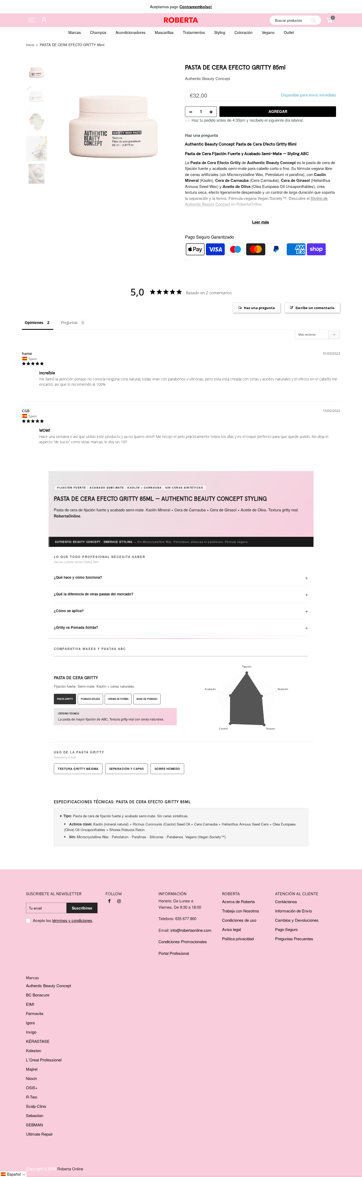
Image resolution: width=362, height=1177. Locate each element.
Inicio (30, 44)
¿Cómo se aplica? (69, 610)
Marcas (74, 32)
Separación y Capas (126, 769)
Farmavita (34, 1013)
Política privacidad (238, 938)
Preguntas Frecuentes (294, 938)
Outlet (289, 32)
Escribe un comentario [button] (314, 307)
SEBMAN (34, 1124)
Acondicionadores (130, 32)
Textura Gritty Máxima (78, 769)
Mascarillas (164, 32)
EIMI (30, 1004)
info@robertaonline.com (190, 930)
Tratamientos (194, 32)
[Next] (167, 126)
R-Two (31, 1097)
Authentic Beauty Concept (207, 78)
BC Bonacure (37, 995)
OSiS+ (32, 1087)
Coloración (244, 32)
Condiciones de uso (239, 920)
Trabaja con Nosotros (240, 911)
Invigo (31, 1032)
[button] (13, 1174)
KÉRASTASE (38, 1041)
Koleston (33, 1050)
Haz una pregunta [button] (259, 307)
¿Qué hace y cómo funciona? (78, 577)
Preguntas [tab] (69, 322)
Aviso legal (231, 929)
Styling (219, 32)
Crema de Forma (118, 699)
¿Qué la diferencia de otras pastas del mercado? (93, 593)
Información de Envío (293, 911)
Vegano (268, 32)
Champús (98, 32)
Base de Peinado (146, 699)
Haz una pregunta (201, 135)
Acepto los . (63, 920)
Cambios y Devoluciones (297, 920)
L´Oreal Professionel (43, 1059)
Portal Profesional (173, 953)
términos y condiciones (72, 920)
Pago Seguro (286, 929)
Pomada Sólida (90, 699)
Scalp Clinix (36, 1106)
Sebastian (34, 1115)
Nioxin (31, 1078)
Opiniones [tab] (34, 322)
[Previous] (59, 126)
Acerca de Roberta (238, 901)
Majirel (31, 1069)
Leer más (260, 222)
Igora (30, 1022)
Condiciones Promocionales (182, 941)
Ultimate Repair (39, 1134)
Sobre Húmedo (167, 769)
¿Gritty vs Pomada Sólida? (76, 627)
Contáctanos (286, 901)
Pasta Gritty (65, 699)
